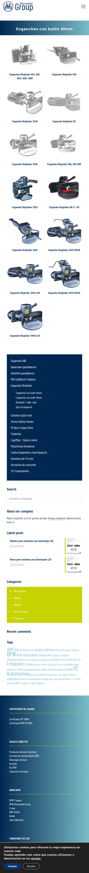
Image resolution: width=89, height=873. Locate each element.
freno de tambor (65, 664)
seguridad (12, 679)
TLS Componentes (20, 471)
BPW (11, 654)
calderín (65, 655)
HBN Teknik (14, 812)
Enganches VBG (18, 361)
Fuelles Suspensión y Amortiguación (29, 452)
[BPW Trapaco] (18, 6)
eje (79, 659)
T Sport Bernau (36, 683)
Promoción (51, 674)
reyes (60, 674)
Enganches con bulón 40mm (29, 392)
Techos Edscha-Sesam (22, 421)
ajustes (36, 858)
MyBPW (69, 669)
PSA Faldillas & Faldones (23, 379)
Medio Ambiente (50, 669)
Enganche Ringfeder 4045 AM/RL (64, 250)
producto (41, 674)
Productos (18, 618)
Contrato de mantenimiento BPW (24, 755)
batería (75, 650)
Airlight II (40, 650)
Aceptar (12, 866)
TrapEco (24, 683)
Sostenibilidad (33, 679)
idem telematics (16, 820)
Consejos (55, 659)
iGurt (21, 669)
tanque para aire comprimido (56, 679)
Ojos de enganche (24, 407)
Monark (61, 669)
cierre (26, 659)
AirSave (50, 649)
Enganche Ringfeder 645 (64, 74)
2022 (16, 650)
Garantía (13, 763)
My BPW (13, 767)
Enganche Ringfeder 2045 (25, 121)
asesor (68, 650)
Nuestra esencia (21, 611)
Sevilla (22, 679)
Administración (26, 650)
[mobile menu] (83, 6)
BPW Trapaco (53, 655)
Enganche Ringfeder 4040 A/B (25, 335)
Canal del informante (18, 771)
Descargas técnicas (18, 759)
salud (65, 674)
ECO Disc (73, 659)
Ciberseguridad (14, 659)
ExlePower (37, 664)
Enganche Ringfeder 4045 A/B (25, 292)
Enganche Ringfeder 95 (64, 121)
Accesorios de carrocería (23, 465)
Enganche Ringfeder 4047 (24, 250)
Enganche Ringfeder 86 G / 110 (64, 207)
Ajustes (31, 866)
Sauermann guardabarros (23, 367)
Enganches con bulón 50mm (29, 397)
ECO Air (64, 659)
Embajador (15, 663)
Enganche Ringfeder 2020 (25, 207)
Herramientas (20, 591)
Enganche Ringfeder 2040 (25, 164)
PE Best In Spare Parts (22, 427)
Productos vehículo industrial (22, 752)
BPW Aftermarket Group (31, 655)
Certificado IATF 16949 (19, 719)
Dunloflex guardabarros (22, 373)
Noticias (17, 598)
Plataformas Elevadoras (23, 446)
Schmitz (72, 674)
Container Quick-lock (21, 415)
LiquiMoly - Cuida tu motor (24, 440)
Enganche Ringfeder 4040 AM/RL (64, 292)
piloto (33, 674)
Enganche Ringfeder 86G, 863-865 (64, 164)
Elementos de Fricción (22, 458)
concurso (44, 659)
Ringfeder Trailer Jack (26, 402)
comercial (34, 659)
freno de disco (49, 664)
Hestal (12, 816)
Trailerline (16, 434)
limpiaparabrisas (32, 669)
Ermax (29, 664)
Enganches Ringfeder (21, 385)
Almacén (59, 650)
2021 (10, 649)
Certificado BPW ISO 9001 (20, 723)
